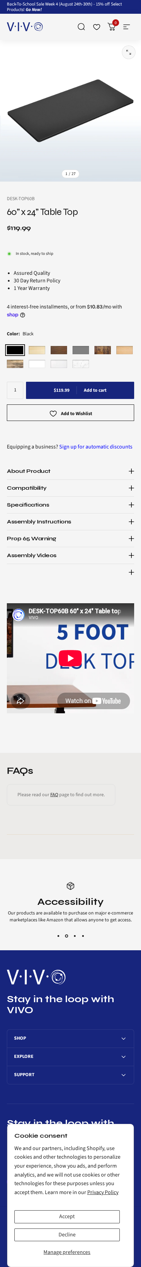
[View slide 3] (74, 936)
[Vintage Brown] (102, 350)
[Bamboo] (124, 350)
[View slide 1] (58, 936)
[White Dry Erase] (59, 364)
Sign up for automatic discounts (95, 447)
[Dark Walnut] (59, 350)
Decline (67, 1234)
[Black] (15, 350)
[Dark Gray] (81, 350)
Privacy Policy (102, 1192)
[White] (37, 364)
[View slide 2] (66, 936)
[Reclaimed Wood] (15, 364)
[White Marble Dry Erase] (81, 364)
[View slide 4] (83, 936)
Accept (67, 1216)
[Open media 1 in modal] (129, 52)
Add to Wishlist (76, 414)
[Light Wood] (37, 350)
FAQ (54, 794)
